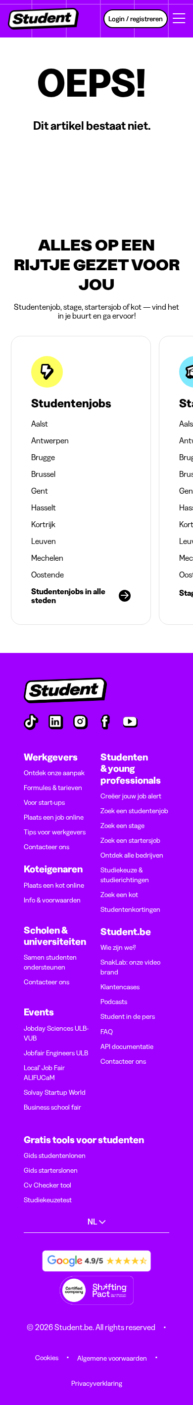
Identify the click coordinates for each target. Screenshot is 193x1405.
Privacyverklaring (96, 1383)
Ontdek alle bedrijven (131, 855)
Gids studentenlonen (55, 1155)
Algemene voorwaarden (112, 1358)
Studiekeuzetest (48, 1199)
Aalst (39, 424)
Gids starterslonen (51, 1170)
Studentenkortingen (130, 909)
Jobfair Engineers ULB (56, 1052)
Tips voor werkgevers (55, 832)
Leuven (43, 541)
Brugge (43, 457)
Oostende (47, 574)
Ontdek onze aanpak (54, 772)
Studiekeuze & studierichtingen (124, 874)
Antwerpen (50, 440)
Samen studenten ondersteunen (50, 962)
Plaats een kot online (54, 885)
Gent (39, 491)
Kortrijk (43, 524)
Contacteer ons (46, 846)
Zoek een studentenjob (134, 810)
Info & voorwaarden (52, 900)
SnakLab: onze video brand (130, 967)
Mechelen (47, 558)
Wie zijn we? (118, 947)
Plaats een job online (54, 817)
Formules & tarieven (53, 787)
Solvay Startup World (55, 1092)
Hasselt (43, 507)
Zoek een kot (119, 894)
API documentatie (126, 1046)
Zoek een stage (122, 825)
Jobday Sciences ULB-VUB (56, 1033)
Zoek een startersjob (130, 840)
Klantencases (120, 986)
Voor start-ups (44, 802)
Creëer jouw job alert (130, 796)
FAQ (106, 1031)
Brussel (43, 474)
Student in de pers (127, 1016)
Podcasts (113, 1001)
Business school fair (52, 1107)
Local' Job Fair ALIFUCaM (44, 1072)
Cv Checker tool (47, 1185)
